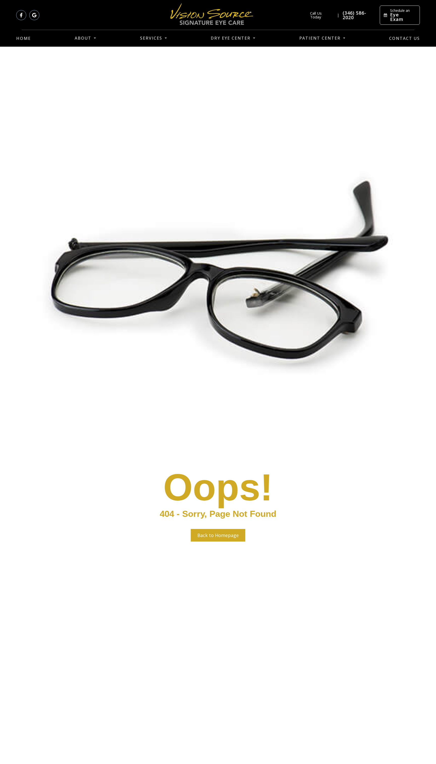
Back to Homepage (218, 535)
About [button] (83, 38)
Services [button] (151, 38)
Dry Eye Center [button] (231, 38)
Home (23, 38)
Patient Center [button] (320, 38)
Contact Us (404, 38)
